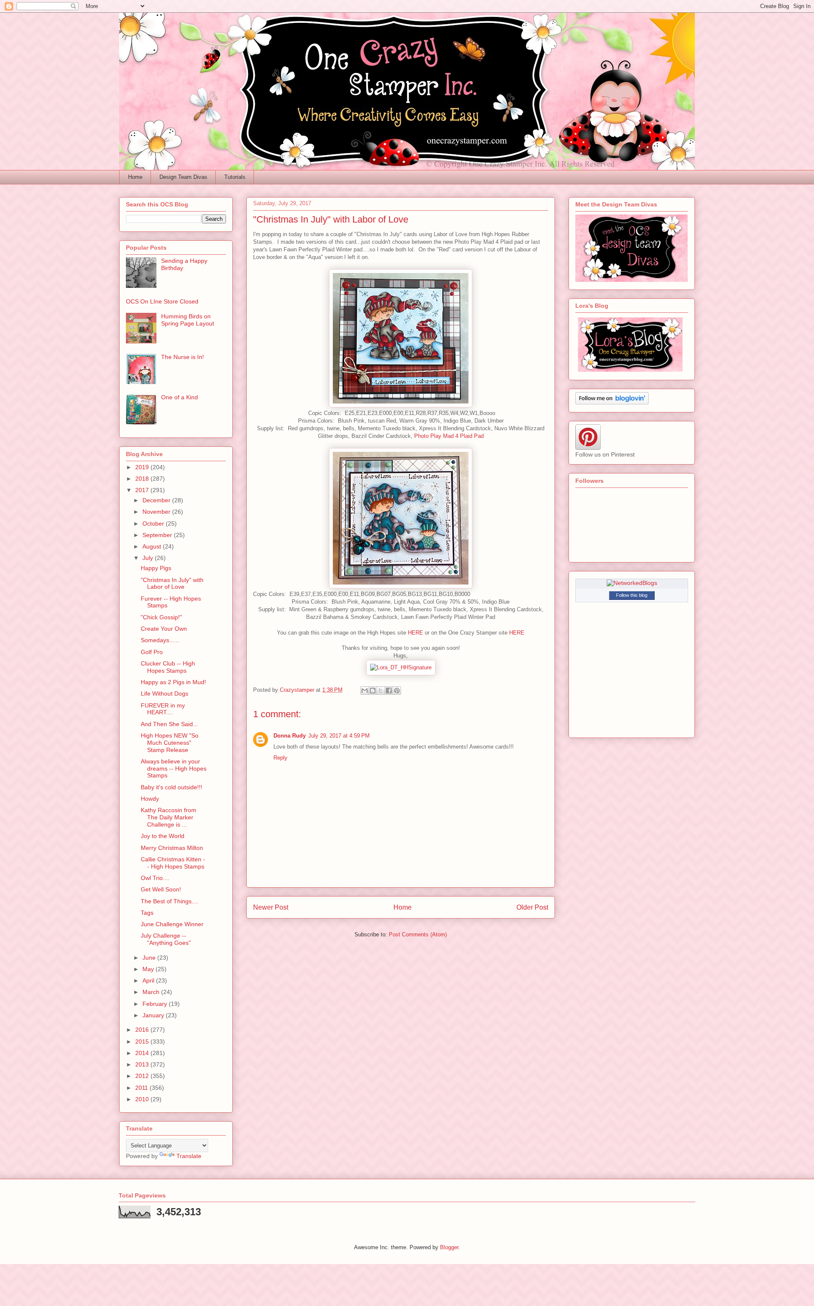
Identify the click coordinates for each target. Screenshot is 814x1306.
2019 (143, 467)
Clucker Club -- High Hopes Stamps (168, 667)
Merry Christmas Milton (172, 847)
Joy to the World (162, 836)
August (152, 546)
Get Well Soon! (161, 889)
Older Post (532, 907)
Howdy (150, 798)
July (148, 557)
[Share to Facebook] (389, 690)
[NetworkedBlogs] (632, 582)
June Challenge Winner (172, 924)
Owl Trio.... (155, 877)
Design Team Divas (183, 177)
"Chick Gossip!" (161, 617)
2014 (143, 1053)
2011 (142, 1087)
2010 (143, 1099)
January (154, 1015)
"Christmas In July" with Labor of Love (172, 583)
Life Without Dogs (164, 693)
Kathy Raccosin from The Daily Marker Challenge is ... (168, 817)
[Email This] (364, 690)
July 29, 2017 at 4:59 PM (339, 735)
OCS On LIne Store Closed (162, 301)
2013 (143, 1064)
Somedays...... (160, 640)
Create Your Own (164, 628)
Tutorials (234, 177)
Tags (147, 912)
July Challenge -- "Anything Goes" (166, 939)
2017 (143, 490)
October (154, 523)
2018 (143, 478)
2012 (143, 1075)
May (149, 969)
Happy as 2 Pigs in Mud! (173, 682)
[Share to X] (380, 690)
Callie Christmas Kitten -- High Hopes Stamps (173, 863)
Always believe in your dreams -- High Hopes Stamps (173, 768)
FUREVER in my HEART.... (163, 709)
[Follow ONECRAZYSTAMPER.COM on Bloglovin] (612, 402)
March (151, 992)
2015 (143, 1041)
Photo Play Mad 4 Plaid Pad (449, 436)
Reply (280, 758)
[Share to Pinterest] (397, 690)
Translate (188, 1156)
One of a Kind (179, 397)
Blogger (449, 1247)
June (149, 957)
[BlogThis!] (372, 690)
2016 (143, 1029)
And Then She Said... (169, 724)
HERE (415, 632)
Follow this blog (631, 595)
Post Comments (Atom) (418, 934)
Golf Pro (152, 652)
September (158, 535)
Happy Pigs (156, 568)
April (149, 980)
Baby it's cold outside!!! (171, 787)
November (157, 511)
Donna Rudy (289, 735)
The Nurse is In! (182, 357)
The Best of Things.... (169, 901)
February (155, 1003)
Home (135, 177)
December (157, 500)
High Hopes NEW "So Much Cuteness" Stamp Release (169, 742)
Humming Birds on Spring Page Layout (187, 320)
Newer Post (270, 907)
